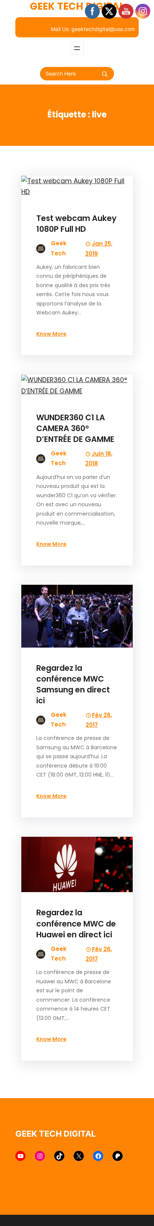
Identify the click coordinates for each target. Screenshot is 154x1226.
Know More (51, 334)
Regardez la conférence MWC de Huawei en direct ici (76, 923)
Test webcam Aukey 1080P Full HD (76, 223)
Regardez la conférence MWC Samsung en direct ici (73, 684)
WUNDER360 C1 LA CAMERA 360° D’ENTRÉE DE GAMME (75, 428)
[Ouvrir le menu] (77, 48)
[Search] (104, 74)
